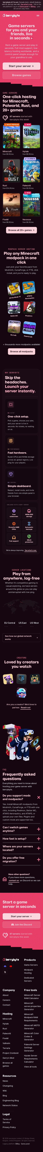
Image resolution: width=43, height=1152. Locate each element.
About (5, 995)
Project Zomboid (10, 1053)
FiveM (5, 1038)
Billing (33, 6)
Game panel (24, 6)
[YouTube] (10, 966)
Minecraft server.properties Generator (32, 1006)
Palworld (7, 1033)
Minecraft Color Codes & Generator (31, 1036)
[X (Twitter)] (5, 972)
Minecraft (7, 1019)
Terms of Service (7, 1121)
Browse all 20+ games (20, 230)
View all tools (30, 1067)
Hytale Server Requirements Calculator (31, 1058)
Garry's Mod (8, 1058)
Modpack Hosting (28, 971)
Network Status (10, 1105)
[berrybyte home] (11, 15)
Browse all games (7, 1064)
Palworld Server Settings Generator (31, 1047)
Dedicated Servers (29, 979)
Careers (6, 1000)
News (5, 1081)
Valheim (6, 1043)
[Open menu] (38, 15)
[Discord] (5, 966)
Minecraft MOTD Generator (32, 1027)
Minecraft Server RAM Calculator (32, 996)
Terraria (6, 1048)
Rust (5, 1028)
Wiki (5, 1091)
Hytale (6, 1024)
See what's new (26, 4)
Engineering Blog (11, 1100)
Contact (6, 1005)
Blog (5, 1095)
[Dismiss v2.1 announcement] (40, 2)
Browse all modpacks (21, 351)
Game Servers (31, 965)
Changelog (8, 1086)
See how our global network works (18, 637)
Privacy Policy (9, 1127)
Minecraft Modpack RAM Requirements (31, 1017)
